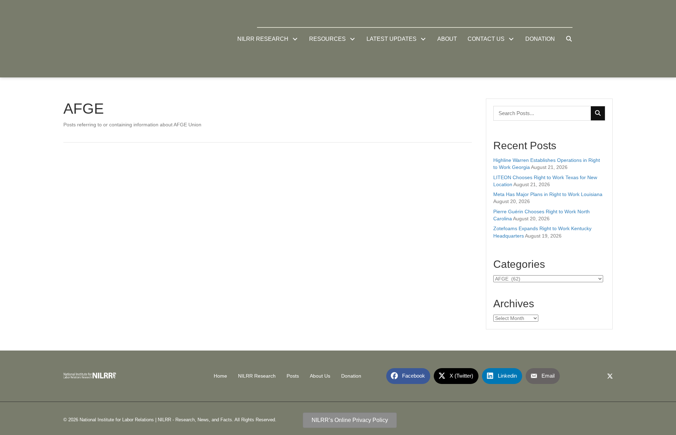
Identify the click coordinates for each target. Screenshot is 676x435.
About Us (320, 376)
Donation (351, 376)
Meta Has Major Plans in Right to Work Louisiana (547, 194)
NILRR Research (257, 376)
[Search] (598, 113)
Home (220, 376)
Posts (293, 376)
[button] (295, 39)
